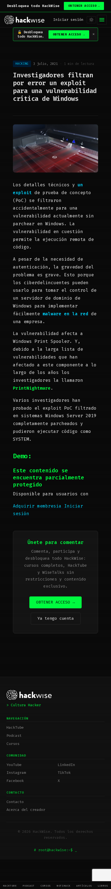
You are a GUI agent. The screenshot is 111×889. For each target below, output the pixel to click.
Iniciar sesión (68, 19)
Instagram (16, 772)
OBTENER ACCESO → (55, 602)
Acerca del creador (25, 809)
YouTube (14, 764)
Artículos (84, 885)
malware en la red (65, 314)
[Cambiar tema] (91, 19)
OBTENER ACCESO (84, 6)
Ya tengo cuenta (55, 618)
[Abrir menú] (102, 20)
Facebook (15, 780)
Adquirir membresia (38, 506)
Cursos (45, 885)
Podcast (29, 885)
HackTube (10, 885)
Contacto (15, 802)
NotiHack (64, 885)
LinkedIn (66, 764)
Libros (103, 885)
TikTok (64, 772)
